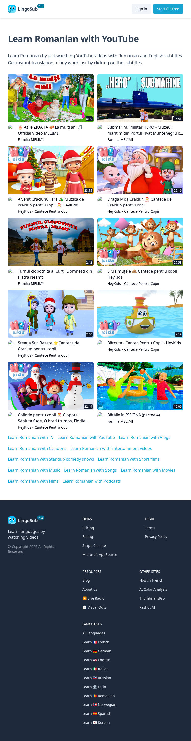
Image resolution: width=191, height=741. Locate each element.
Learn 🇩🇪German (96, 651)
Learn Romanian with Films (33, 481)
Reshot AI (147, 607)
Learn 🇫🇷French (95, 642)
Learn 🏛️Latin (94, 686)
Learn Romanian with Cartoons (37, 448)
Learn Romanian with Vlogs (144, 437)
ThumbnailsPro (152, 598)
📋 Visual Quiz (94, 607)
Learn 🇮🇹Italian (95, 668)
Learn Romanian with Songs (90, 470)
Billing (87, 536)
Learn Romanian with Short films (129, 459)
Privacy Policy (156, 536)
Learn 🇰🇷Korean (96, 722)
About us (89, 589)
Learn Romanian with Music (34, 470)
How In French (151, 580)
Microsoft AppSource (99, 554)
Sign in (141, 8)
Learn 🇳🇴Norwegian (99, 704)
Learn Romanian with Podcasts (92, 481)
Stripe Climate (94, 545)
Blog (86, 580)
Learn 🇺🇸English (96, 660)
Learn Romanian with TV (31, 437)
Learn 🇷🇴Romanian (98, 695)
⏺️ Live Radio (93, 598)
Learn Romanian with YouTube (86, 437)
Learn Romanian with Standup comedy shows (51, 459)
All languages (93, 633)
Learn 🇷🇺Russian (96, 677)
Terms (150, 527)
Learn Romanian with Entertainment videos (111, 448)
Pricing (88, 527)
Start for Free (168, 8)
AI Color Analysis (153, 589)
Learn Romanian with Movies (148, 470)
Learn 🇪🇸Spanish (96, 713)
